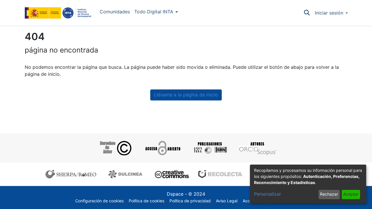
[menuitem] (156, 11)
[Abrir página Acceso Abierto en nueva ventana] (162, 148)
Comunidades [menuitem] (115, 12)
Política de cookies (146, 201)
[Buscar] (307, 13)
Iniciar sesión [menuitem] (329, 13)
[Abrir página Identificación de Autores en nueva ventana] (257, 148)
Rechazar (329, 194)
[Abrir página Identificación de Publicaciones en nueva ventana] (209, 148)
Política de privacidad (190, 201)
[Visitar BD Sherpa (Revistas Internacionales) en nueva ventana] (72, 174)
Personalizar (267, 194)
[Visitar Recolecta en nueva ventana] (220, 174)
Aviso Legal (226, 201)
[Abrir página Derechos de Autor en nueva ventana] (115, 148)
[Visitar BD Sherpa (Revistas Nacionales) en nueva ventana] (126, 174)
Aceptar (350, 194)
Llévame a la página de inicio (186, 95)
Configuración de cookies (99, 201)
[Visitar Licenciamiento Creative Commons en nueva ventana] (171, 174)
